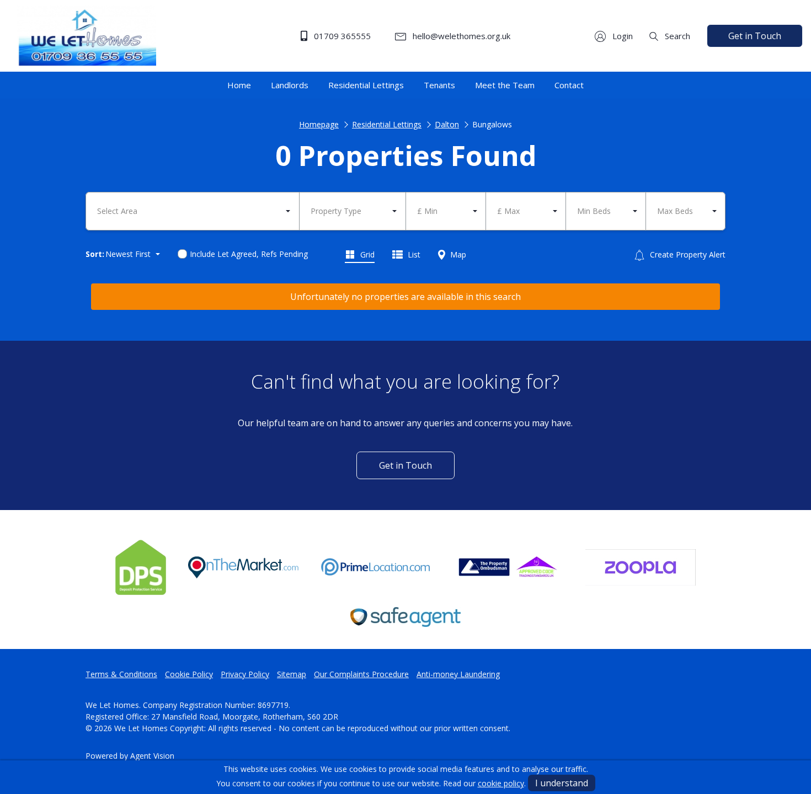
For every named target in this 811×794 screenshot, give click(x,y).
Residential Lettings (386, 124)
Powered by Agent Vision (130, 755)
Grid (366, 254)
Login (621, 35)
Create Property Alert (686, 254)
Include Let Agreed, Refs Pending (249, 254)
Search (676, 35)
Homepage (319, 124)
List (413, 254)
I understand (561, 783)
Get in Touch (754, 36)
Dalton (447, 124)
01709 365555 (341, 35)
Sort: (95, 254)
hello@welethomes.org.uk (460, 35)
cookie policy (501, 783)
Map (457, 254)
